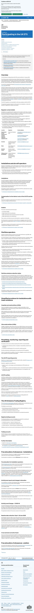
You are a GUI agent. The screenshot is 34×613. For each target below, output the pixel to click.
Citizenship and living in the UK (6, 576)
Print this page (5, 51)
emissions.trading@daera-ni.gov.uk (23, 149)
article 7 (14, 221)
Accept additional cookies (6, 14)
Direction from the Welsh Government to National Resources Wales (14, 283)
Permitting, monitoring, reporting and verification (9, 45)
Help (2, 603)
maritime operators (17, 395)
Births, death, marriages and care (7, 570)
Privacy (5, 603)
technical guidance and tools (15, 475)
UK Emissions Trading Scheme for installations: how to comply (13, 191)
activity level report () (6, 483)
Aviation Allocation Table (9, 548)
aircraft (7, 395)
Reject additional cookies (17, 14)
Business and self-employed (6, 572)
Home (2, 20)
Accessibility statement (15, 603)
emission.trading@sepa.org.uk (23, 141)
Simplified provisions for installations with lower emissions (10, 44)
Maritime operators (4, 43)
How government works (27, 582)
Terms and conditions (5, 604)
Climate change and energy (13, 20)
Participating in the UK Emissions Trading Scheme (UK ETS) (11, 21)
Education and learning (5, 584)
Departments (25, 569)
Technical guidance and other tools (10, 60)
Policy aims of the (8, 65)
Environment (6, 20)
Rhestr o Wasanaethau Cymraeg (15, 604)
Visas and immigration (5, 596)
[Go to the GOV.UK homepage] (4, 18)
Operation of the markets (10, 62)
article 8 (18, 221)
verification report (15, 485)
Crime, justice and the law (6, 578)
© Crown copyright (29, 610)
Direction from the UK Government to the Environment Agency (13, 281)
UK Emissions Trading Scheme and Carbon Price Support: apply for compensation (17, 202)
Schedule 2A (17, 263)
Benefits (2, 568)
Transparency (25, 580)
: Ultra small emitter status (8, 334)
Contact (22, 603)
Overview (2, 40)
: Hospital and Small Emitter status (9, 319)
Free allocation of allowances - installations (7, 48)
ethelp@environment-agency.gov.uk (24, 132)
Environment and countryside (6, 588)
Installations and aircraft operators (6, 42)
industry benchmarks (6, 467)
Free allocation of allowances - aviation (7, 49)
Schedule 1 (12, 99)
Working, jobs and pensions (6, 598)
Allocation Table (7, 464)
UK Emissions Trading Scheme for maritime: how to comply (12, 268)
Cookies (8, 603)
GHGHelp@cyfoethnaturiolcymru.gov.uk (24, 145)
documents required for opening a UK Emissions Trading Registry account (15, 447)
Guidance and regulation (27, 573)
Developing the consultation (23, 545)
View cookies (25, 14)
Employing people (4, 586)
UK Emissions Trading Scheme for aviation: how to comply (12, 227)
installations (5, 445)
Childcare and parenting (5, 574)
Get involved (25, 584)
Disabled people (4, 580)
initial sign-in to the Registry (12, 442)
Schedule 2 (20, 99)
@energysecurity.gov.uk (23, 153)
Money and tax (4, 592)
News (24, 571)
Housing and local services (6, 590)
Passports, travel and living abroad (7, 594)
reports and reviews (9, 67)
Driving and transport (5, 582)
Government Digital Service (6, 605)
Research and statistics (27, 575)
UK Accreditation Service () (14, 385)
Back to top (4, 552)
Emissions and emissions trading (24, 20)
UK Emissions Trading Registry (8, 403)
